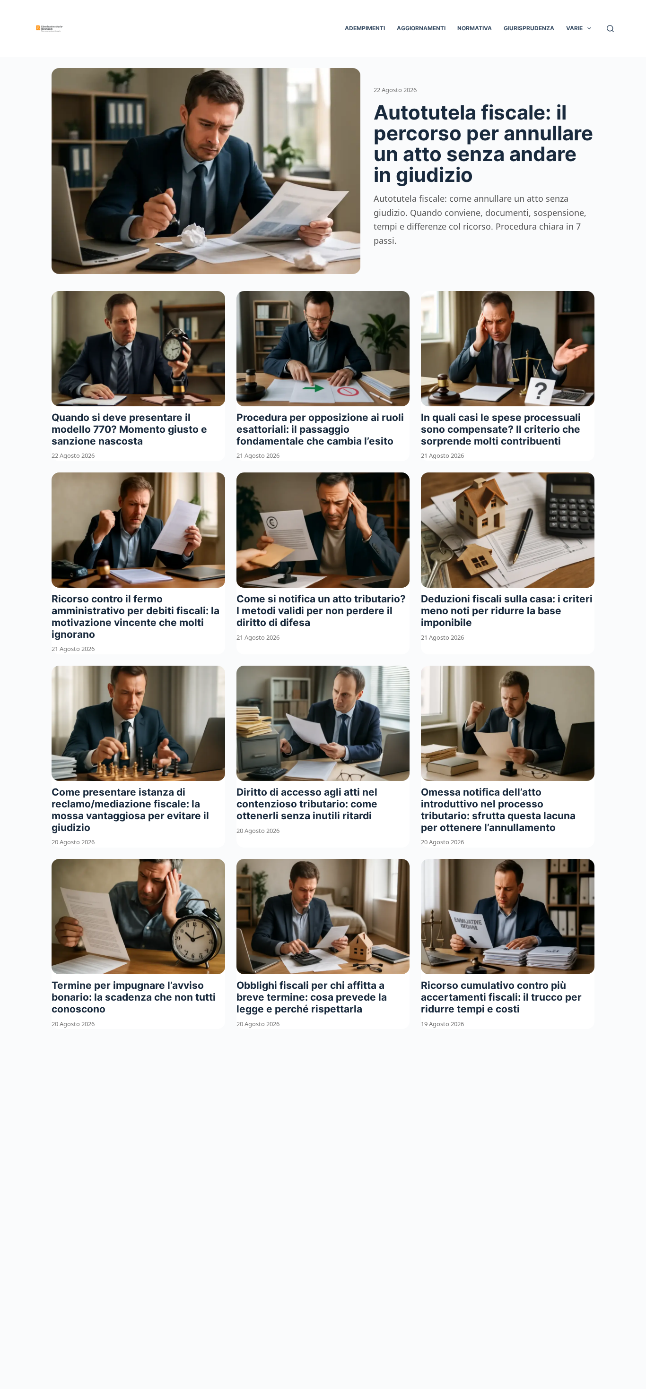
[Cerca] (610, 28)
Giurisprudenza (529, 28)
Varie (574, 28)
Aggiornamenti (421, 28)
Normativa (474, 28)
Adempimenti (365, 28)
